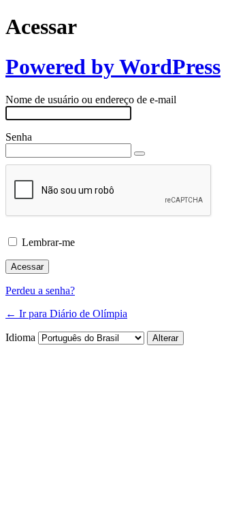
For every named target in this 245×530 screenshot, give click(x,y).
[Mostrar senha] (139, 154)
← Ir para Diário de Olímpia (66, 313)
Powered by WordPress (112, 66)
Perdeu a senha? (40, 290)
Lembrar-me (48, 242)
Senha (18, 137)
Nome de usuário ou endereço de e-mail (90, 99)
